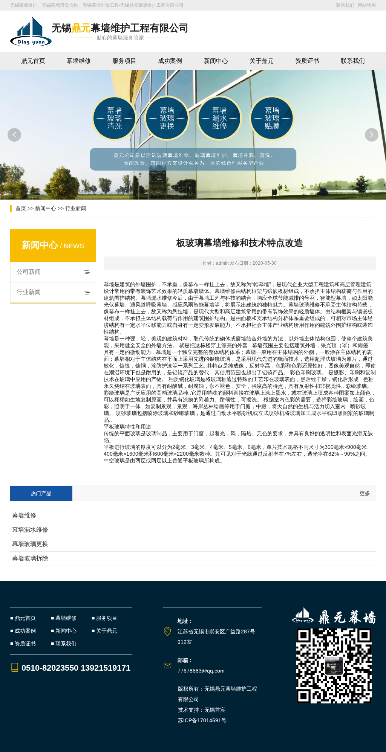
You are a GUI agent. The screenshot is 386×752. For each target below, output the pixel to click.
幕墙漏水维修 (30, 529)
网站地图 (367, 5)
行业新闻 (75, 208)
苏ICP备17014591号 (202, 720)
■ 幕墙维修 (64, 618)
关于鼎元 (262, 61)
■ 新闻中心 (64, 631)
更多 (365, 493)
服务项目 (124, 61)
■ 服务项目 (104, 618)
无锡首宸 (214, 710)
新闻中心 (216, 61)
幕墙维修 (79, 61)
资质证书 (307, 61)
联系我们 (345, 5)
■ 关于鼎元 (104, 631)
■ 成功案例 (23, 631)
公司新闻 (29, 271)
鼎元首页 (33, 61)
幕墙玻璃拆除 (30, 558)
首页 (20, 208)
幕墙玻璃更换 (30, 544)
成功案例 (170, 61)
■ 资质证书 (23, 644)
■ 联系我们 (64, 644)
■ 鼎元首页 (23, 618)
